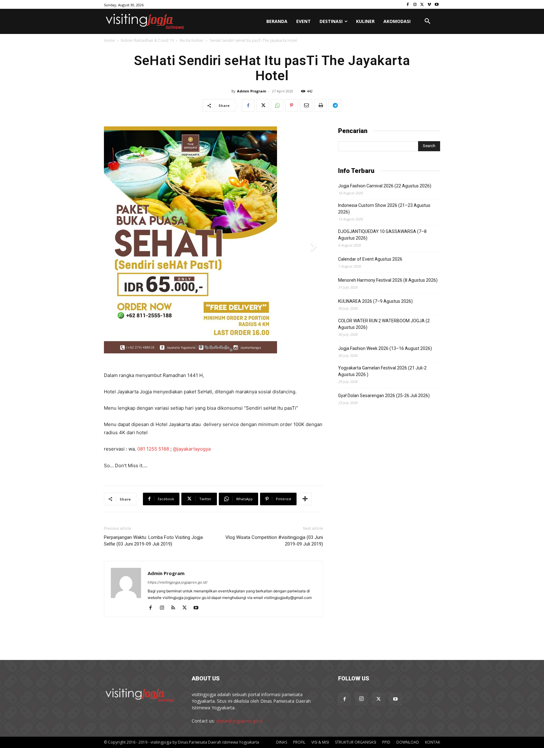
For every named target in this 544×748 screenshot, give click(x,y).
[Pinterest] (291, 105)
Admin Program (251, 91)
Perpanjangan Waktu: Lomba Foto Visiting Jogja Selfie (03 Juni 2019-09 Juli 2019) (153, 541)
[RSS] (175, 608)
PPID (386, 742)
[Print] (320, 105)
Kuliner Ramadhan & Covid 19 (147, 40)
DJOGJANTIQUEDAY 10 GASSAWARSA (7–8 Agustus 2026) (382, 235)
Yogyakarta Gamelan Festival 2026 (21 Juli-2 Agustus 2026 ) (382, 371)
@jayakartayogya (192, 449)
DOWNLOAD (407, 742)
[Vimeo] (429, 4)
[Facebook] (407, 4)
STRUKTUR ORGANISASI (355, 742)
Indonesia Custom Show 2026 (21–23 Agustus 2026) (384, 208)
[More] (305, 499)
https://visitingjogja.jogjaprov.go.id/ (177, 582)
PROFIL (299, 742)
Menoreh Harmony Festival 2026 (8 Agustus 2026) (388, 280)
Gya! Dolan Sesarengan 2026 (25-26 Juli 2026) (384, 395)
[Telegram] (335, 105)
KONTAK (432, 742)
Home (109, 40)
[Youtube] (436, 4)
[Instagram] (415, 4)
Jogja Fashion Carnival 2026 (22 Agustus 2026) (384, 185)
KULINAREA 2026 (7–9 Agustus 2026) (375, 301)
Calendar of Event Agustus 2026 (370, 259)
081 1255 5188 (153, 449)
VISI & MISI (320, 742)
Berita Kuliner (192, 40)
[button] (427, 21)
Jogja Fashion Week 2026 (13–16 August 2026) (385, 348)
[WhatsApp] (277, 105)
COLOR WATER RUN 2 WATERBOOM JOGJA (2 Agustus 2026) (384, 324)
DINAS (281, 742)
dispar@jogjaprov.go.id (239, 721)
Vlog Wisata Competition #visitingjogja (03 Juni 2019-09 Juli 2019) (274, 541)
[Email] (306, 105)
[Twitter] (422, 4)
